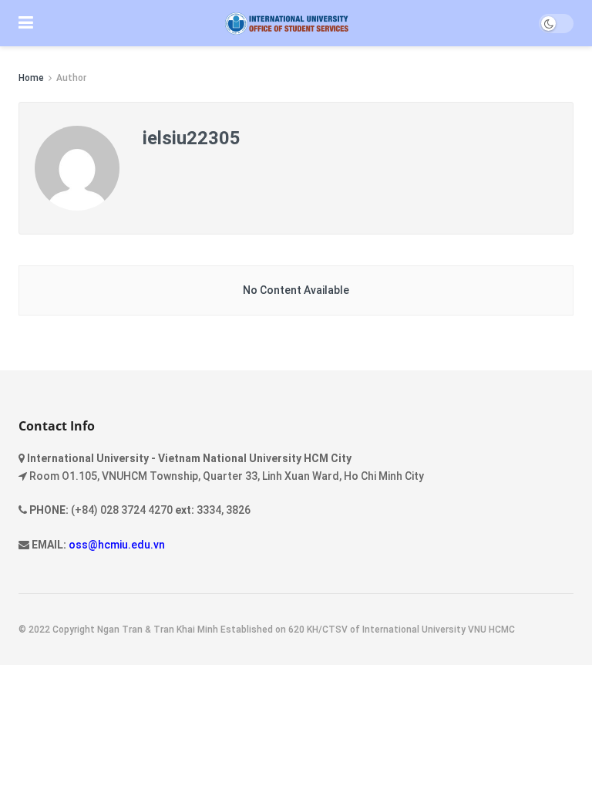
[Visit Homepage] (286, 23)
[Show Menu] (25, 23)
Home (31, 78)
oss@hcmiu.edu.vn (117, 544)
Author (71, 78)
